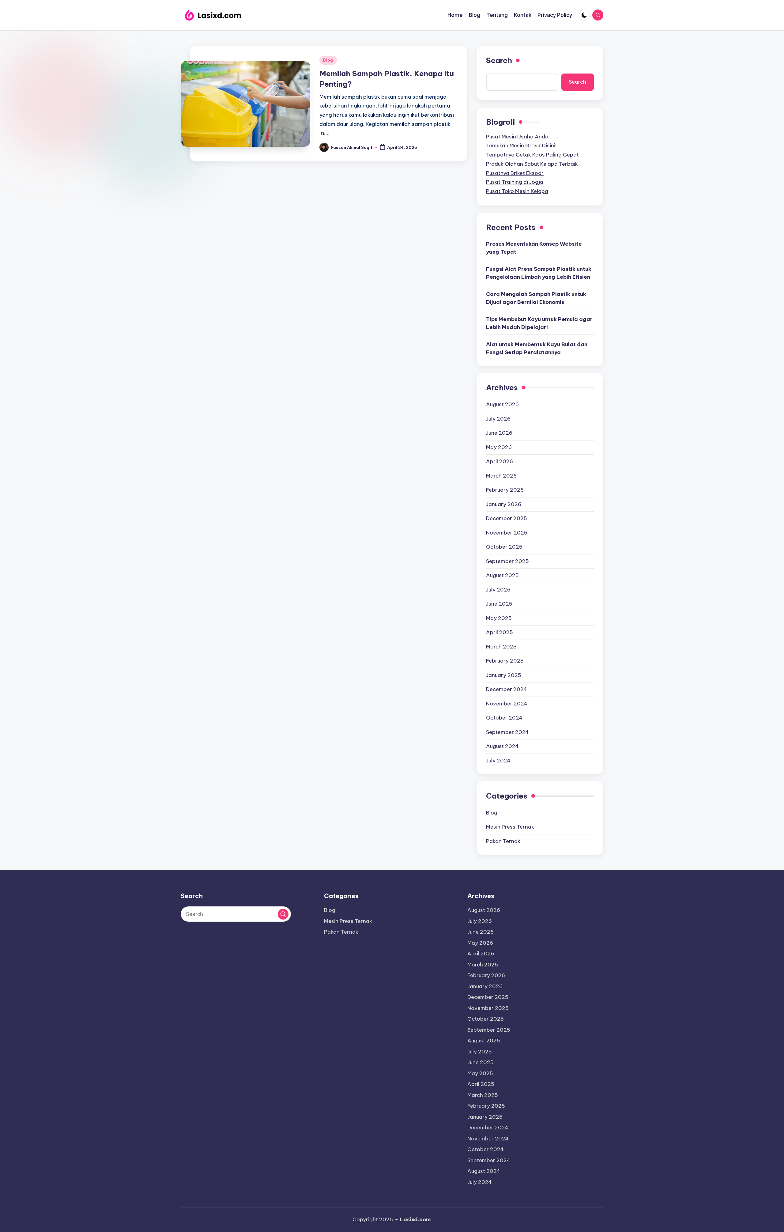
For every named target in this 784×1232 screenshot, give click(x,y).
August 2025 (502, 575)
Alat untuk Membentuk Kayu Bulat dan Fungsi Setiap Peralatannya (536, 348)
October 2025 (504, 546)
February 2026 (505, 489)
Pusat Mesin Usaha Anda (517, 136)
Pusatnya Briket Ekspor (515, 173)
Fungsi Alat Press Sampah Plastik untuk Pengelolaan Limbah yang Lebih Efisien (538, 273)
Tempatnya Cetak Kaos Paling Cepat (532, 154)
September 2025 (507, 561)
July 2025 (498, 589)
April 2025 (499, 632)
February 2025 (505, 660)
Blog (328, 60)
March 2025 (501, 646)
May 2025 (499, 618)
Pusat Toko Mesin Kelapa (517, 191)
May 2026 (499, 447)
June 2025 (499, 603)
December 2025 (506, 518)
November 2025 (506, 532)
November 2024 (506, 703)
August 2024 (502, 746)
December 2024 (506, 689)
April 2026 (499, 461)
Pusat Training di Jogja (514, 182)
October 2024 (504, 717)
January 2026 (503, 504)
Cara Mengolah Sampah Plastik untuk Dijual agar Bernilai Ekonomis (536, 298)
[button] (283, 914)
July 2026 (498, 418)
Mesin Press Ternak (510, 826)
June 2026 (499, 432)
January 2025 (503, 675)
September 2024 (507, 732)
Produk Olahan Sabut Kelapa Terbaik (532, 164)
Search (499, 60)
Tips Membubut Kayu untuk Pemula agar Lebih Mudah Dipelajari (539, 323)
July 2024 (498, 760)
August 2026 (502, 404)
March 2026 (501, 475)
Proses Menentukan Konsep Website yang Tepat (534, 247)
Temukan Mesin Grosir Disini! (521, 145)
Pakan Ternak (503, 841)
